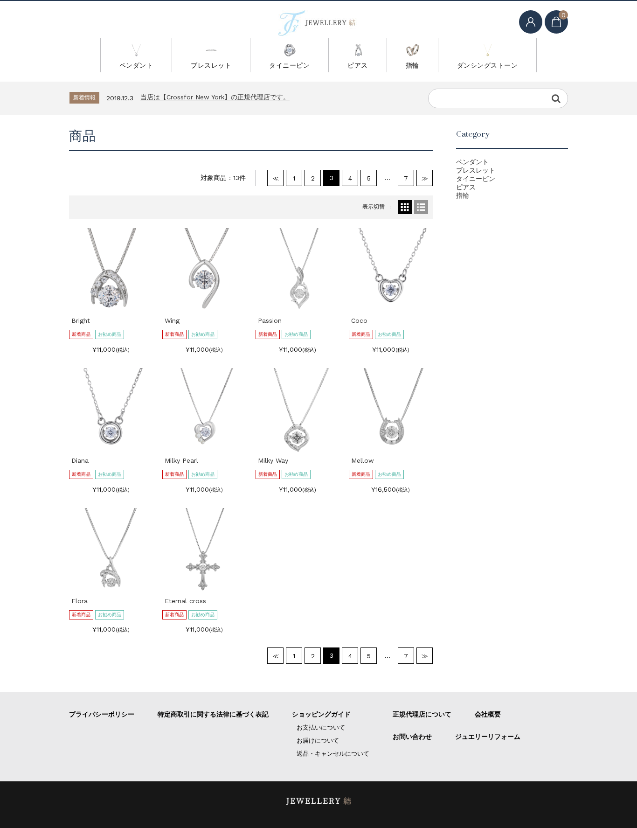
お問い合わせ (412, 736)
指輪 (412, 65)
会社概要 (488, 714)
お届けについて (318, 740)
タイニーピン (289, 65)
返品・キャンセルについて (333, 753)
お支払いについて (321, 727)
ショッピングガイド (321, 714)
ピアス (357, 65)
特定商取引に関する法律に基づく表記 (213, 714)
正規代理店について (422, 714)
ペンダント (136, 65)
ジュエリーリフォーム (487, 736)
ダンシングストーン (487, 65)
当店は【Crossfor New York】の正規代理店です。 (215, 97)
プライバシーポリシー (101, 714)
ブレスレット (211, 65)
